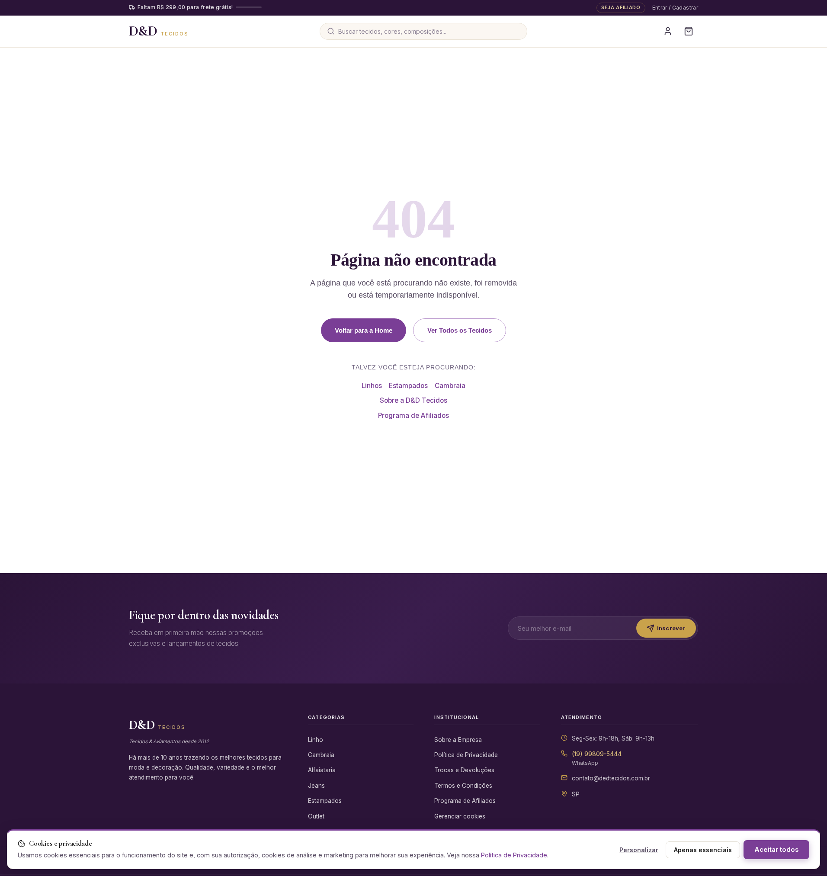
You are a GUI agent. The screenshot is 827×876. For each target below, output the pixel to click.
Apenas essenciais (703, 850)
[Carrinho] (688, 31)
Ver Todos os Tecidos (459, 330)
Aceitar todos (776, 850)
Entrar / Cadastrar (675, 7)
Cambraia (450, 386)
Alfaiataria (322, 770)
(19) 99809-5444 (597, 754)
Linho (315, 739)
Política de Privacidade (466, 754)
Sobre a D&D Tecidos (413, 400)
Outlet (316, 816)
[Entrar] (667, 31)
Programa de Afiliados (413, 415)
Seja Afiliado (621, 7)
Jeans (316, 785)
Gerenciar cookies (459, 816)
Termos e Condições (463, 785)
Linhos (372, 386)
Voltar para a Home (363, 330)
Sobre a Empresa (458, 739)
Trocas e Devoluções (464, 770)
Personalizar (638, 850)
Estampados (408, 386)
